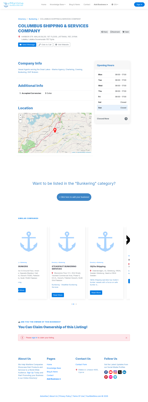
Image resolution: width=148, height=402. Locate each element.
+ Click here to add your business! (74, 197)
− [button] (20, 118)
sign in (34, 338)
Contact (87, 4)
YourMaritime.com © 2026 (97, 396)
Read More (28, 295)
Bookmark (116, 32)
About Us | (54, 396)
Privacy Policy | (66, 396)
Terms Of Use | (79, 396)
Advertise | (45, 396)
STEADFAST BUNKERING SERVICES (34, 267)
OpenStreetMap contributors (84, 152)
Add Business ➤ (101, 4)
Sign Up (30, 373)
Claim (126, 32)
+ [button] (20, 115)
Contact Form (81, 364)
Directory (25, 262)
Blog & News (74, 4)
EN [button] (115, 4)
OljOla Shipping (68, 266)
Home (43, 4)
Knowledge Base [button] (57, 4)
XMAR (101, 260)
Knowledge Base (54, 368)
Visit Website (63, 45)
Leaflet (73, 152)
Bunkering (32, 262)
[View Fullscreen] (20, 121)
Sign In (139, 4)
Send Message (28, 45)
